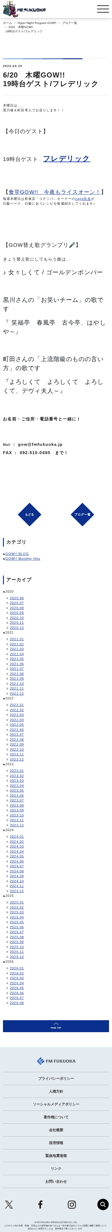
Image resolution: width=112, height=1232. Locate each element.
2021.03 (17, 649)
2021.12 (17, 693)
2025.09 (17, 942)
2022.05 (17, 724)
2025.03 (17, 912)
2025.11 (17, 951)
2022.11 (17, 754)
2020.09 (17, 613)
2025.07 (17, 932)
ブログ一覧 (69, 23)
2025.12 (17, 957)
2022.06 (17, 729)
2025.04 (17, 917)
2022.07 (17, 734)
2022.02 (17, 710)
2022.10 (17, 749)
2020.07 (17, 603)
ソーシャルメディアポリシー (56, 1104)
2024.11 (17, 886)
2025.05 (17, 922)
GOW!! (29, 192)
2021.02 (17, 644)
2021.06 (17, 664)
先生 (87, 198)
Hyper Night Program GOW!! (37, 23)
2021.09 (17, 678)
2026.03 (17, 978)
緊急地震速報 (56, 1156)
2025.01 (17, 902)
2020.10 (17, 618)
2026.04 (17, 983)
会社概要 (56, 1130)
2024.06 (17, 861)
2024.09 (17, 876)
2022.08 (17, 739)
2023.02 (17, 776)
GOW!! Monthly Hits (22, 558)
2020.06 (17, 598)
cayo (79, 198)
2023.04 (17, 785)
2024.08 (17, 871)
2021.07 (17, 668)
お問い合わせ (56, 1181)
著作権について (56, 1117)
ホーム (7, 23)
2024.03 (17, 846)
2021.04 (17, 654)
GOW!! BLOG (17, 554)
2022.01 (17, 705)
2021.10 (17, 683)
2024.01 (17, 836)
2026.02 (17, 973)
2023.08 (17, 805)
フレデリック (66, 158)
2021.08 (17, 674)
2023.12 (17, 825)
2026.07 (17, 998)
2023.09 (17, 810)
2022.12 (17, 759)
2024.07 (17, 866)
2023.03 (17, 780)
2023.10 (17, 815)
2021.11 (17, 688)
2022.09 (17, 744)
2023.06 (17, 795)
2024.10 (17, 881)
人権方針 (56, 1091)
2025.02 (17, 907)
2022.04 (17, 720)
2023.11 (17, 820)
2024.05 (17, 856)
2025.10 (17, 947)
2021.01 (17, 639)
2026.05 (17, 988)
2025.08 (17, 937)
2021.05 (17, 659)
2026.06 (17, 993)
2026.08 (17, 1003)
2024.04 (17, 851)
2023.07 (17, 800)
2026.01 (17, 968)
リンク (56, 1168)
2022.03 (17, 715)
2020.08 (17, 608)
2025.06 (17, 927)
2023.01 (17, 770)
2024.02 (17, 841)
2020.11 (17, 622)
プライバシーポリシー (56, 1078)
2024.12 (17, 891)
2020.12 (17, 627)
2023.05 (17, 790)
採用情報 (56, 1143)
